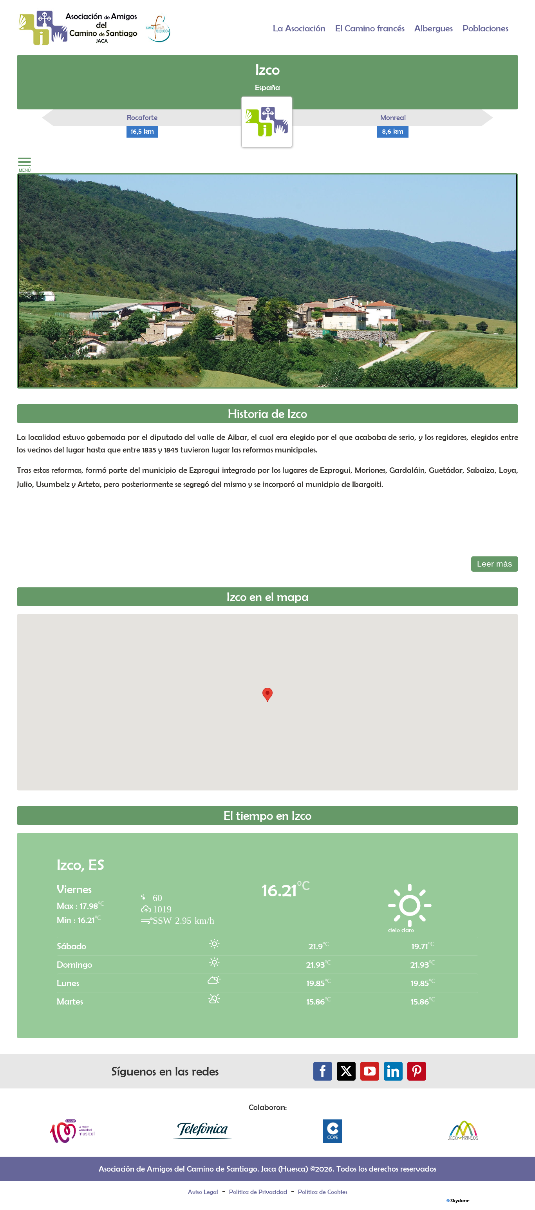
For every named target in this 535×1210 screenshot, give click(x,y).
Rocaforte (142, 117)
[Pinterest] (416, 1071)
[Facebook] (322, 1071)
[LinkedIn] (393, 1071)
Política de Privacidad (258, 1191)
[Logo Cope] (333, 1123)
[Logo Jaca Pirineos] (463, 1123)
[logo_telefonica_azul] (202, 1123)
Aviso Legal (203, 1191)
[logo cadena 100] (72, 1123)
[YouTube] (369, 1071)
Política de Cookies (322, 1191)
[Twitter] (346, 1071)
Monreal (393, 117)
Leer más (494, 564)
